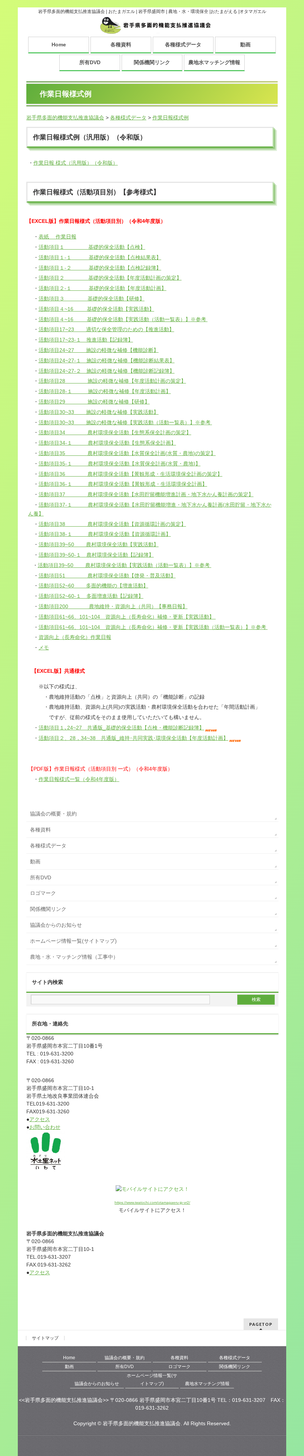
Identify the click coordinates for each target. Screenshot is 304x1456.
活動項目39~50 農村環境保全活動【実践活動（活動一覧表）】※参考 (124, 565)
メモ (44, 647)
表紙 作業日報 (57, 237)
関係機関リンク (152, 62)
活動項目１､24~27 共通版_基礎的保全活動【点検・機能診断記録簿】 (121, 728)
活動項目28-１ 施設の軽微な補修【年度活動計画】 (105, 391)
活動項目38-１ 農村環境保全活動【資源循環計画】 (105, 534)
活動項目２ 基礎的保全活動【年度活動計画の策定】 (110, 278)
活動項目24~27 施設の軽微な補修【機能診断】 (99, 350)
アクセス (39, 1119)
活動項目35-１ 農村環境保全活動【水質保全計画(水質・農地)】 (120, 464)
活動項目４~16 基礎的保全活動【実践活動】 (96, 309)
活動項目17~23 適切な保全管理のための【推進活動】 (106, 329)
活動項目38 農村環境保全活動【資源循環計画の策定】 (112, 524)
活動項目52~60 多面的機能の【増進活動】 (93, 586)
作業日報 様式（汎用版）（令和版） (75, 163)
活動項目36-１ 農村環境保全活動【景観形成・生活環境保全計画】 (123, 484)
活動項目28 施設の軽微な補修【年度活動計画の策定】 (112, 381)
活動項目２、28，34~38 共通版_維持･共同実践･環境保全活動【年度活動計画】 (133, 738)
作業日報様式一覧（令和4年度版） (79, 779)
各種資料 (120, 44)
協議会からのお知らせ (56, 925)
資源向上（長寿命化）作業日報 (75, 637)
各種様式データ (183, 44)
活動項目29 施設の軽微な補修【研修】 (94, 402)
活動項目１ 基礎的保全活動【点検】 (92, 247)
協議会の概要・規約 (53, 814)
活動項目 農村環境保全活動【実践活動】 (99, 544)
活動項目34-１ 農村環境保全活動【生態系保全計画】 (107, 443)
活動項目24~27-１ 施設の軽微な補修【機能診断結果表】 (107, 360)
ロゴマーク (43, 893)
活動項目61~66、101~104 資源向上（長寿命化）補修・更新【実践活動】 (127, 617)
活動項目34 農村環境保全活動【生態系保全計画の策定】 (115, 432)
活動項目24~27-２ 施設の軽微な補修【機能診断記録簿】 (107, 371)
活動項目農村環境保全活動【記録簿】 (96, 555)
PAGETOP (260, 1324)
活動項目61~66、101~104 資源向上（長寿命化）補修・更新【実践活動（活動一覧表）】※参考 (153, 627)
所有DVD (89, 62)
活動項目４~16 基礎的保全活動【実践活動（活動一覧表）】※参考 (123, 319)
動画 (245, 44)
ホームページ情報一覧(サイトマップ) (73, 941)
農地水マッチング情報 (214, 62)
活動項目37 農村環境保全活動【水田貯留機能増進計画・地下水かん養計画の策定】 (146, 494)
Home (59, 44)
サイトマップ (45, 1338)
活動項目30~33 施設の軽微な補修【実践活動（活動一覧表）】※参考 (125, 422)
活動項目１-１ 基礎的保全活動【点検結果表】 (100, 257)
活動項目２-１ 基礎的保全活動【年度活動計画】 (102, 288)
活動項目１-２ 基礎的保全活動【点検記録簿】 (100, 268)
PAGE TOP (290, 1405)
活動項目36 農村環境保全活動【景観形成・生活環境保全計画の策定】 (130, 474)
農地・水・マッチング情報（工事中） (74, 957)
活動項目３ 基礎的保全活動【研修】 (92, 299)
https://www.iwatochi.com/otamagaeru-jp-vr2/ (152, 1202)
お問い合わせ (44, 1127)
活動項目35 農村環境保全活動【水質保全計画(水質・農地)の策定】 (127, 453)
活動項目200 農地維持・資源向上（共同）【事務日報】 (113, 606)
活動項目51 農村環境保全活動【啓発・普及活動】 (107, 576)
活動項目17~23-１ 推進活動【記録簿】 (86, 340)
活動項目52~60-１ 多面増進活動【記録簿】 (91, 596)
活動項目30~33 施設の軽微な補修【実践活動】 (99, 412)
